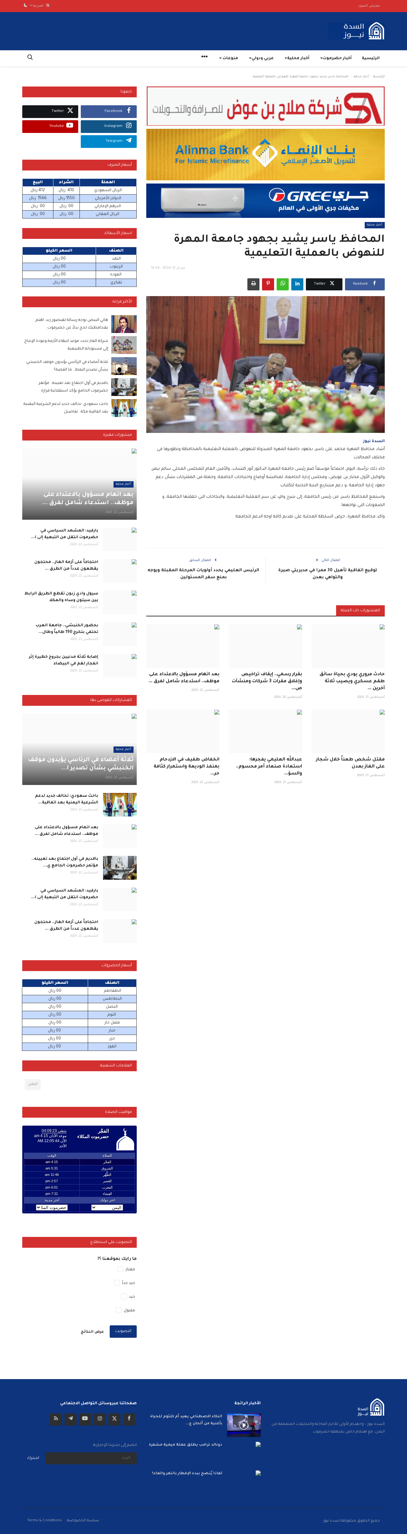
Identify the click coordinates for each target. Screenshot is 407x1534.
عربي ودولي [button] (263, 58)
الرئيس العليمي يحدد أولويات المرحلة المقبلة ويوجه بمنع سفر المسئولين (203, 574)
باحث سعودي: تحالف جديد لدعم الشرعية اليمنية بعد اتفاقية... (66, 799)
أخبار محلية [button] (298, 58)
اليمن (33, 1084)
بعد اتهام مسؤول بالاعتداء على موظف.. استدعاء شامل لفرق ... (183, 678)
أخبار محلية (361, 77)
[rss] (56, 1419)
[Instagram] (100, 1419)
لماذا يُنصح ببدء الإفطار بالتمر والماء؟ (187, 1474)
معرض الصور (369, 6)
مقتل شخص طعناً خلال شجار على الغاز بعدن (350, 763)
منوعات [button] (230, 58)
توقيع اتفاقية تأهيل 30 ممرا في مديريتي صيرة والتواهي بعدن (327, 574)
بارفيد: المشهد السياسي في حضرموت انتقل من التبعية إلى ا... (64, 534)
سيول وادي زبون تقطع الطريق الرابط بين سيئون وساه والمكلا (61, 597)
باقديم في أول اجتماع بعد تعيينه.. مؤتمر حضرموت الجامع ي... (64, 862)
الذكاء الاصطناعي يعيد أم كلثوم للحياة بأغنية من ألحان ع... (186, 1420)
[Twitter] (114, 1419)
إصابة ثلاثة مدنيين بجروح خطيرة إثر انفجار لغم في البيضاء (63, 660)
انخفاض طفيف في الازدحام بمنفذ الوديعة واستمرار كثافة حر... (186, 766)
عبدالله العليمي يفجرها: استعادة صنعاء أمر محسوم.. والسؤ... (269, 766)
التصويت (123, 1331)
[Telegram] (71, 1419)
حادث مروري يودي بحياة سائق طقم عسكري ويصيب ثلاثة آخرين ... (352, 681)
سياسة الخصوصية (83, 1521)
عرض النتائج (92, 1332)
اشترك (33, 1458)
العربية (39, 6)
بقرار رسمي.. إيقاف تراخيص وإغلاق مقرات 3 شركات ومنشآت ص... (267, 681)
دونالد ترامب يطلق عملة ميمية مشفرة (185, 1445)
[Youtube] (85, 1419)
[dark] (25, 6)
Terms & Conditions (44, 1521)
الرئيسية (371, 58)
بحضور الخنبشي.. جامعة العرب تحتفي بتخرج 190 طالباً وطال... (67, 629)
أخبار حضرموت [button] (337, 58)
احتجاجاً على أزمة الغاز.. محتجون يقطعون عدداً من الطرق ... (66, 565)
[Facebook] (129, 1419)
